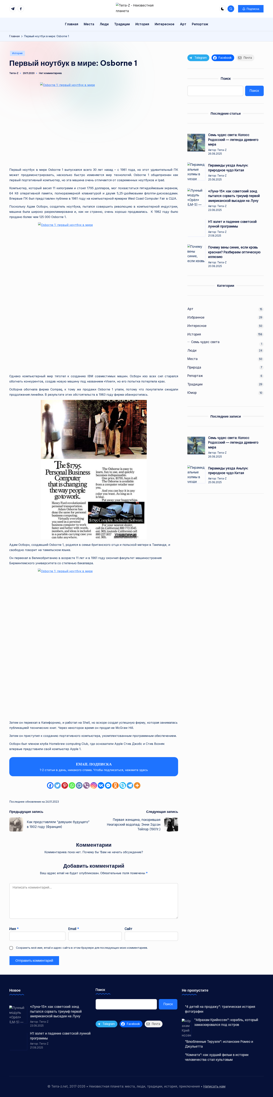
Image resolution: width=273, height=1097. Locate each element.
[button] (251, 9)
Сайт (128, 929)
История (17, 53)
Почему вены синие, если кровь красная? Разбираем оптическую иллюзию (234, 252)
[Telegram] (130, 785)
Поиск (226, 78)
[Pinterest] (64, 785)
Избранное (195, 317)
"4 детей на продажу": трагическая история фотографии (220, 1009)
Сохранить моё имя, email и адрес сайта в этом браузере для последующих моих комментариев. (82, 947)
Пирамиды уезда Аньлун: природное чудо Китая (228, 168)
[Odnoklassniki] (115, 785)
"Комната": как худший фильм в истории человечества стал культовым (216, 1057)
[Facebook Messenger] (108, 785)
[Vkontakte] (101, 785)
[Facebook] (50, 785)
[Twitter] (57, 785)
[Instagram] (93, 785)
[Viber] (86, 785)
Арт (190, 309)
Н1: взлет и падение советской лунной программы (232, 224)
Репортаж (195, 376)
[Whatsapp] (72, 785)
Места (192, 359)
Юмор (192, 393)
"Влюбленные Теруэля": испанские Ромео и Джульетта (219, 1044)
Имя (14, 929)
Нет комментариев (50, 73)
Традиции (195, 384)
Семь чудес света (205, 342)
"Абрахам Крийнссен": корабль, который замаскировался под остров (226, 1022)
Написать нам (214, 1086)
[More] (137, 785)
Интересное (197, 326)
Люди (191, 350)
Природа (194, 367)
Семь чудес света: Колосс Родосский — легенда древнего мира (233, 139)
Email (73, 929)
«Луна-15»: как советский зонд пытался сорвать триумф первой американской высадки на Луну (234, 196)
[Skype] (122, 785)
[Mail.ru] (79, 785)
